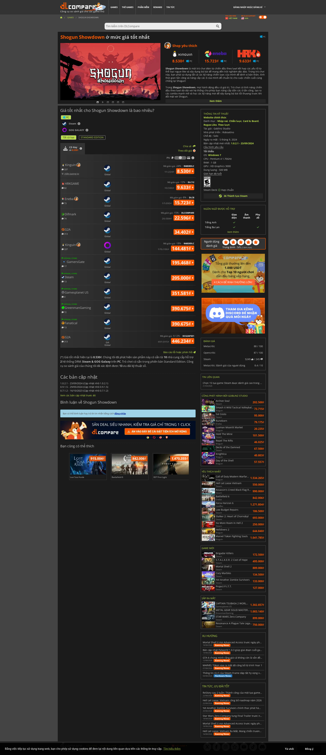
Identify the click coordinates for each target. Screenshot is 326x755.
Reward (157, 7)
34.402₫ (183, 232)
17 (65, 266)
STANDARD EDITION (92, 137)
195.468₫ (182, 263)
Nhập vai (222, 121)
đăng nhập (120, 413)
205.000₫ (182, 278)
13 (65, 281)
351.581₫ (182, 293)
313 (66, 234)
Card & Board (251, 121)
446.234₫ (182, 341)
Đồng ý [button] (309, 749)
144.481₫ (182, 248)
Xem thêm (216, 101)
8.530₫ (184, 171)
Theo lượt (224, 124)
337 (66, 169)
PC (67, 117)
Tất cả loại (68, 137)
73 (65, 203)
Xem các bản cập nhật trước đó (78, 395)
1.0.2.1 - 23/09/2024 (242, 143)
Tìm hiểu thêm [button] (171, 748)
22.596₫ (183, 218)
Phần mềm (143, 7)
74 (65, 218)
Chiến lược (235, 121)
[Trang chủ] (61, 17)
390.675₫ (182, 308)
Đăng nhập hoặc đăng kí (247, 7)
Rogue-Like (210, 124)
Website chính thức (215, 117)
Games (114, 7)
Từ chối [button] (289, 749)
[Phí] (180, 158)
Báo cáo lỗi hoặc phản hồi (178, 352)
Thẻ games (127, 7)
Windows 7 (214, 155)
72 (65, 312)
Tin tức (170, 7)
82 (65, 188)
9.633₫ (184, 187)
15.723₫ (183, 202)
